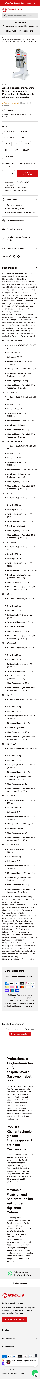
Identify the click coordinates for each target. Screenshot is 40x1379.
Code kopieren (27, 31)
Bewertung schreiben (20, 1034)
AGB (22, 1373)
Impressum (5, 1373)
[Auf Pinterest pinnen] (18, 256)
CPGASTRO (10, 1370)
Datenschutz (15, 1373)
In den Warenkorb (27, 174)
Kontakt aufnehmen (28, 3)
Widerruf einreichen (14, 1320)
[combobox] (20, 15)
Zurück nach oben (20, 1283)
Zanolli (4, 84)
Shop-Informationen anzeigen (16, 190)
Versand (13, 114)
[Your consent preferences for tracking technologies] (36, 1375)
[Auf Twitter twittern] (9, 256)
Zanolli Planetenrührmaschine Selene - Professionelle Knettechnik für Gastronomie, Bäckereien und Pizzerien (19, 40)
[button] (31, 9)
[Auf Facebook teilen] (14, 256)
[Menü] (36, 9)
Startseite (5, 38)
